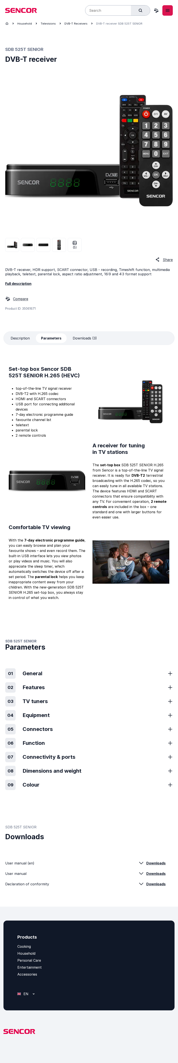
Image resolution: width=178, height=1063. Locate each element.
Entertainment (29, 967)
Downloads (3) (85, 338)
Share (168, 259)
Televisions (48, 23)
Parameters (51, 338)
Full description (18, 283)
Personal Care (29, 960)
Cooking (24, 946)
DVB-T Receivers (75, 23)
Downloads (156, 863)
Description (20, 338)
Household (24, 23)
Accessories (27, 974)
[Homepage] (7, 23)
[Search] (140, 10)
